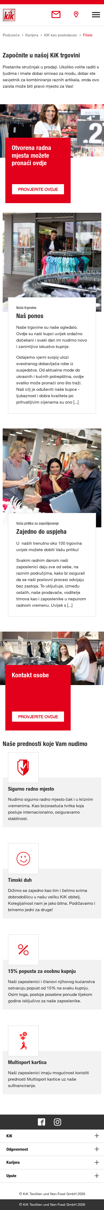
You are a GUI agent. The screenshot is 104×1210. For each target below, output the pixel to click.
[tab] (52, 1136)
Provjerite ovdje (38, 189)
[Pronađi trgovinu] (76, 15)
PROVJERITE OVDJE (38, 716)
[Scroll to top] (95, 1200)
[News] (56, 15)
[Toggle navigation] (96, 15)
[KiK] (9, 15)
